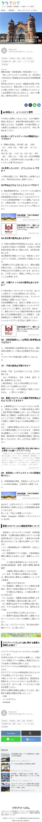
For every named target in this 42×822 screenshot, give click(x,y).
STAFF (11, 52)
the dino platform (23, 820)
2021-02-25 (12, 49)
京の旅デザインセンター (25, 52)
